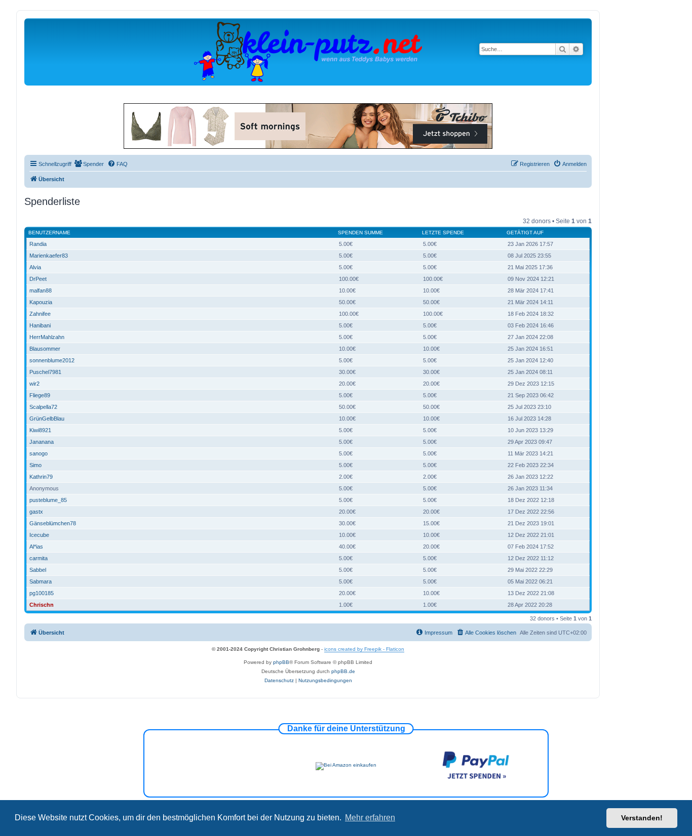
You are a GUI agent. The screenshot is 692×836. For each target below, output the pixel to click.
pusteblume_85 (48, 500)
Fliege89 (39, 395)
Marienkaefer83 (48, 256)
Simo (35, 465)
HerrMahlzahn (46, 337)
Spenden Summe (360, 232)
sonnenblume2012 (51, 360)
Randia (38, 244)
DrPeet (38, 279)
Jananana (41, 442)
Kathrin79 (41, 477)
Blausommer (44, 349)
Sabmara (40, 581)
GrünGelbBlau (46, 418)
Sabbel (37, 570)
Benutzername (49, 232)
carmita (38, 558)
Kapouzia (40, 302)
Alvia (35, 267)
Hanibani (40, 325)
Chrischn (41, 605)
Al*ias (36, 547)
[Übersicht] (308, 51)
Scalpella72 (43, 407)
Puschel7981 (45, 372)
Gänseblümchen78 (52, 523)
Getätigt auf (525, 232)
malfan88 (40, 290)
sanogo (38, 453)
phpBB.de (343, 671)
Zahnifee (40, 314)
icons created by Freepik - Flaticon (364, 649)
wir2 (34, 384)
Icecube (39, 535)
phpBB (281, 662)
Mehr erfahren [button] (370, 817)
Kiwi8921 (40, 430)
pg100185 (41, 593)
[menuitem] (89, 164)
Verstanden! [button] (642, 818)
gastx (36, 512)
